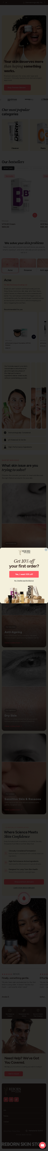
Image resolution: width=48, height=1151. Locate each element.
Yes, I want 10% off (24, 574)
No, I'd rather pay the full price (23, 581)
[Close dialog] (46, 549)
